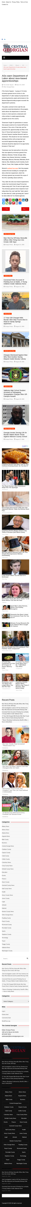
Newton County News (8, 911)
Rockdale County (6, 928)
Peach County (6, 921)
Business (4, 842)
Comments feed (6, 1017)
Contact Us (5, 4)
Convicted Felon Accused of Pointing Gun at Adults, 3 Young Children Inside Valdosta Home (15, 282)
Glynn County (5, 882)
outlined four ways (12, 168)
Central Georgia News (8, 846)
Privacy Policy (16, 2)
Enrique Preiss (9, 244)
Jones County (5, 898)
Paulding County (6, 918)
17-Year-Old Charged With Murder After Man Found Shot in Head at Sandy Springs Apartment (15, 985)
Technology (5, 937)
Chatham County (6, 849)
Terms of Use (24, 2)
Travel (3, 941)
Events (4, 875)
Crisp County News (7, 865)
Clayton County (6, 852)
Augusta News (6, 836)
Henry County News (7, 895)
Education (4, 872)
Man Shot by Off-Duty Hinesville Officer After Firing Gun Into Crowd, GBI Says (15, 240)
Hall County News (7, 888)
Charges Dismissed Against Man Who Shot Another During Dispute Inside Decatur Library (15, 357)
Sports (3, 931)
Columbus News (6, 862)
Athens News (5, 829)
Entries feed (5, 1014)
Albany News (5, 826)
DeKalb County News (9, 351)
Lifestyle (4, 905)
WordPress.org (6, 1021)
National (4, 908)
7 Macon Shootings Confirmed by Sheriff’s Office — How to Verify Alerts (15, 990)
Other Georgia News (8, 87)
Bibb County (5, 839)
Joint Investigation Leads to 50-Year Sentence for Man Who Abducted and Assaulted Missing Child (15, 974)
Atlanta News (7, 313)
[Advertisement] (15, 22)
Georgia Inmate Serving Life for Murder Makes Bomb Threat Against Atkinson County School (15, 434)
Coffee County (6, 859)
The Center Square (8, 84)
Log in (3, 1011)
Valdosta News (8, 275)
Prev (7, 209)
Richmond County (7, 924)
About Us (8, 2)
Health (3, 892)
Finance (4, 878)
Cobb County (5, 856)
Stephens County (6, 934)
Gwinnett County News (8, 885)
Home (3, 2)
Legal (3, 901)
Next (24, 209)
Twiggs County (6, 944)
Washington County (7, 950)
